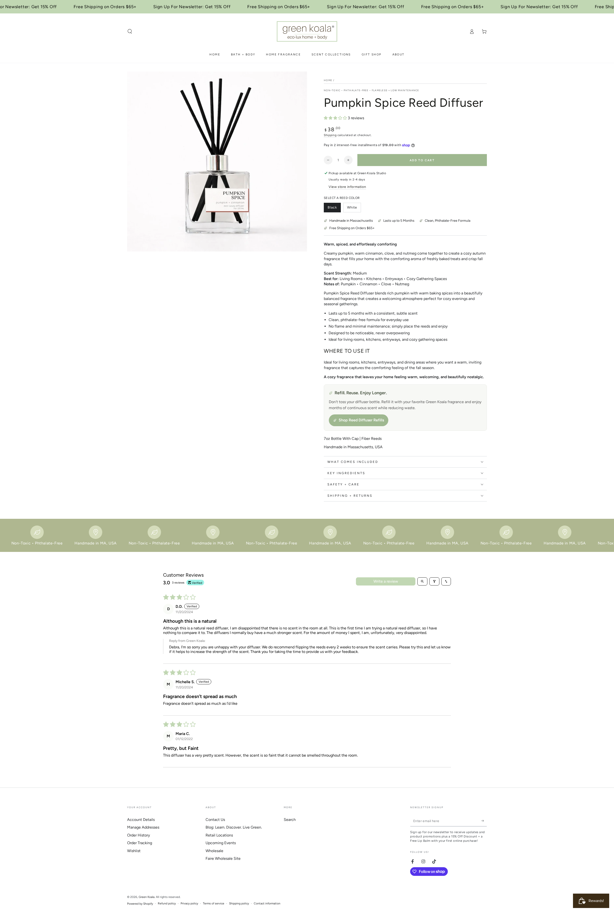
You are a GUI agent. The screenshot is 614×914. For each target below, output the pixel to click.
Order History (138, 835)
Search (290, 819)
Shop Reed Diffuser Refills (361, 420)
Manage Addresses (143, 827)
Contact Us (215, 819)
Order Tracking (139, 843)
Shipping (330, 135)
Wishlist (134, 850)
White (354, 208)
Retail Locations (219, 835)
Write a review (385, 581)
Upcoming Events (221, 843)
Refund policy (167, 903)
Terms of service (213, 903)
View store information (347, 187)
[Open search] (422, 581)
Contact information (267, 903)
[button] (130, 31)
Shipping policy (239, 903)
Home (328, 80)
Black (334, 208)
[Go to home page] (307, 31)
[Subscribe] (484, 821)
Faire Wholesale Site (223, 858)
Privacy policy (189, 903)
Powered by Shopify (140, 903)
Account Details (141, 819)
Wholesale (214, 850)
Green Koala (146, 897)
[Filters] (434, 581)
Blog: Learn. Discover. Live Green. (234, 827)
